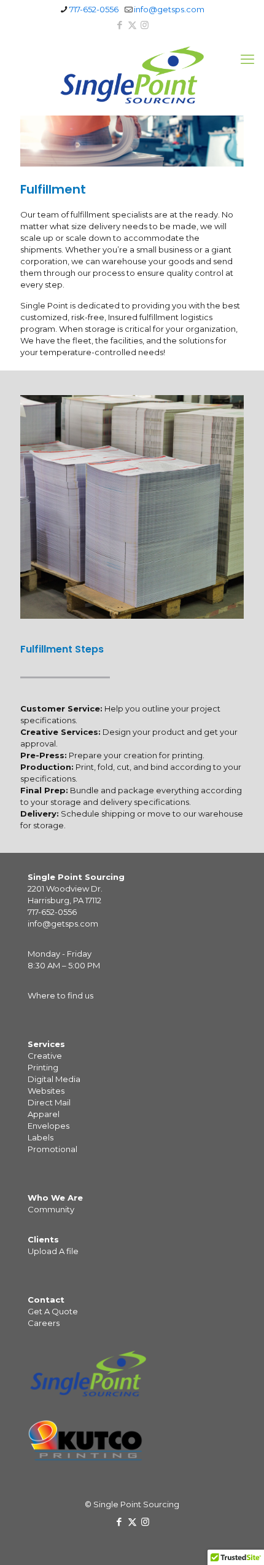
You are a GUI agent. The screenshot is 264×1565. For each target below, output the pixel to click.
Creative (45, 1056)
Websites (46, 1091)
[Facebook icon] (120, 25)
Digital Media (54, 1079)
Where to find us (60, 995)
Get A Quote (53, 1311)
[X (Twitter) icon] (132, 25)
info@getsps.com (169, 9)
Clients (43, 1239)
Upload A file (53, 1251)
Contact (46, 1299)
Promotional (52, 1149)
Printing (43, 1067)
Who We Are (55, 1197)
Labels (40, 1137)
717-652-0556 (93, 9)
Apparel (44, 1114)
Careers (44, 1323)
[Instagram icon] (144, 25)
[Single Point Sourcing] (132, 75)
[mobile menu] (247, 59)
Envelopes (48, 1126)
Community (51, 1209)
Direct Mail (49, 1102)
